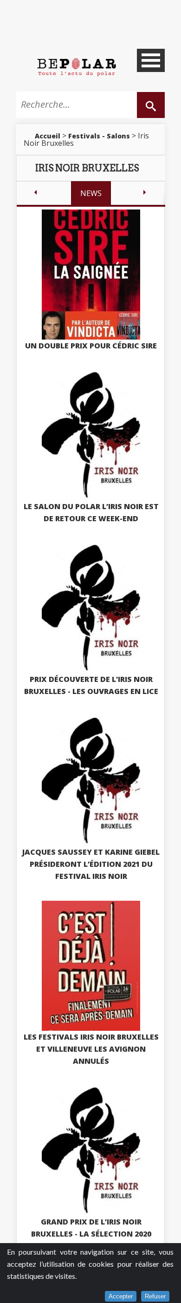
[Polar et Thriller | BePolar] (76, 66)
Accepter (121, 1296)
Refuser (155, 1296)
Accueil (47, 135)
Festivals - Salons (99, 135)
